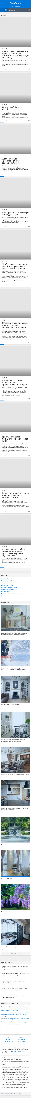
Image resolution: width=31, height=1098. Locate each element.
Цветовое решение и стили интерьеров (11, 593)
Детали (3, 598)
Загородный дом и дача (7, 578)
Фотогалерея (21, 1041)
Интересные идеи (6, 591)
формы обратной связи (18, 1051)
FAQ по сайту (21, 1039)
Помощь (21, 1037)
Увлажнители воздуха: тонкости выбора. (19, 1006)
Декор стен (4, 595)
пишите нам (18, 1082)
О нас (8, 1037)
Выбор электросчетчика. (16, 1024)
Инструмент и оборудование (9, 587)
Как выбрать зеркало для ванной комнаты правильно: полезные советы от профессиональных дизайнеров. (15, 1014)
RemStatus (15, 3)
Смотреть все (15, 953)
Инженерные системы (7, 585)
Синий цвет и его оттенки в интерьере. (18, 1022)
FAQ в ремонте (8, 1041)
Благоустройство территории (9, 583)
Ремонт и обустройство (7, 581)
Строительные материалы (8, 589)
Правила (8, 1039)
